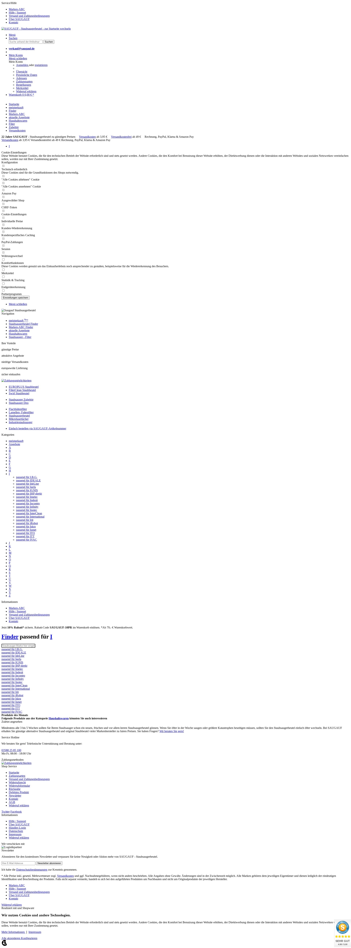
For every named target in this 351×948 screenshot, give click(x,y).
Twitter (5, 811)
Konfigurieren (29, 938)
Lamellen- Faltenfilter (21, 412)
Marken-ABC (17, 9)
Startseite (14, 772)
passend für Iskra (26, 526)
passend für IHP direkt (29, 493)
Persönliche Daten (26, 74)
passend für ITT (25, 536)
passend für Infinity (27, 506)
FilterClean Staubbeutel (22, 390)
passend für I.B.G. (26, 477)
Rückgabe (14, 789)
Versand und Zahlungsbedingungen (29, 15)
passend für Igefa (26, 487)
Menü (12, 34)
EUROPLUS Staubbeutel (24, 386)
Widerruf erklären (26, 91)
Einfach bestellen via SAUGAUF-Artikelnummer (37, 428)
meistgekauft (18, 320)
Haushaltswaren (18, 333)
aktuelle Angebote (19, 330)
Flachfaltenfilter (18, 409)
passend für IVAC (26, 539)
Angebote (14, 444)
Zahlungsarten (24, 81)
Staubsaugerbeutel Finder (23, 323)
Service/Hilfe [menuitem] (25, 12)
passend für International (30, 516)
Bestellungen (23, 84)
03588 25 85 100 (11, 750)
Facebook (16, 811)
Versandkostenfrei (121, 136)
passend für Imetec (27, 496)
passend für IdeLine (27, 483)
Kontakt (13, 22)
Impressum (15, 834)
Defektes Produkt (19, 792)
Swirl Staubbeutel (19, 393)
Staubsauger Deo (19, 402)
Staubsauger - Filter (20, 337)
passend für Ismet (26, 529)
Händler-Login (17, 827)
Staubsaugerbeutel (19, 415)
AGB (12, 802)
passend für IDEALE (28, 480)
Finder (9, 636)
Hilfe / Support (17, 12)
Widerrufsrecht (17, 782)
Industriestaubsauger (20, 422)
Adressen (21, 78)
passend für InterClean (29, 513)
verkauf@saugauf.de (22, 48)
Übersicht (21, 71)
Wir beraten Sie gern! (171, 731)
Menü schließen (18, 58)
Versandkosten (87, 136)
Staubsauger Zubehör (21, 399)
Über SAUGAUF (19, 19)
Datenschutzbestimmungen (31, 869)
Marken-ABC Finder (21, 327)
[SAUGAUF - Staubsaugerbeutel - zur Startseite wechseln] (36, 28)
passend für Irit (24, 519)
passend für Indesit (27, 500)
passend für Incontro (28, 503)
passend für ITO (25, 533)
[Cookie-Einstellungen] (4, 944)
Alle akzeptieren (11, 938)
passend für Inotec (26, 510)
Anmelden (22, 65)
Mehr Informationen (13, 932)
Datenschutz (16, 831)
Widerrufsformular (19, 785)
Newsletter (15, 795)
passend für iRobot (27, 523)
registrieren (41, 65)
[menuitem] (179, 9)
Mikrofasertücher (19, 419)
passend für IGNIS (27, 490)
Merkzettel (22, 88)
